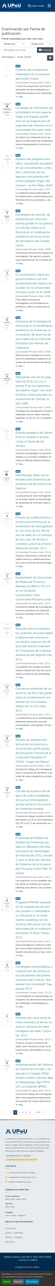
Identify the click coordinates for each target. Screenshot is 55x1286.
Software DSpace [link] (12, 1256)
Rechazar (18, 1281)
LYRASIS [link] (47, 1256)
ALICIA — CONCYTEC (14, 1232)
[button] (11, 6)
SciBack (33, 1260)
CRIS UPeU (10, 1242)
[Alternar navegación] (49, 6)
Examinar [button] (46, 50)
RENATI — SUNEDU (13, 1237)
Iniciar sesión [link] (37, 5)
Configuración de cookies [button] (27, 1267)
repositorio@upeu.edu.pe (20, 1181)
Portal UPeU (10, 1228)
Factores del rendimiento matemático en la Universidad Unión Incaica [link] (33, 74)
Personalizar (32, 1281)
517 (38, 1112)
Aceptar (7, 1281)
